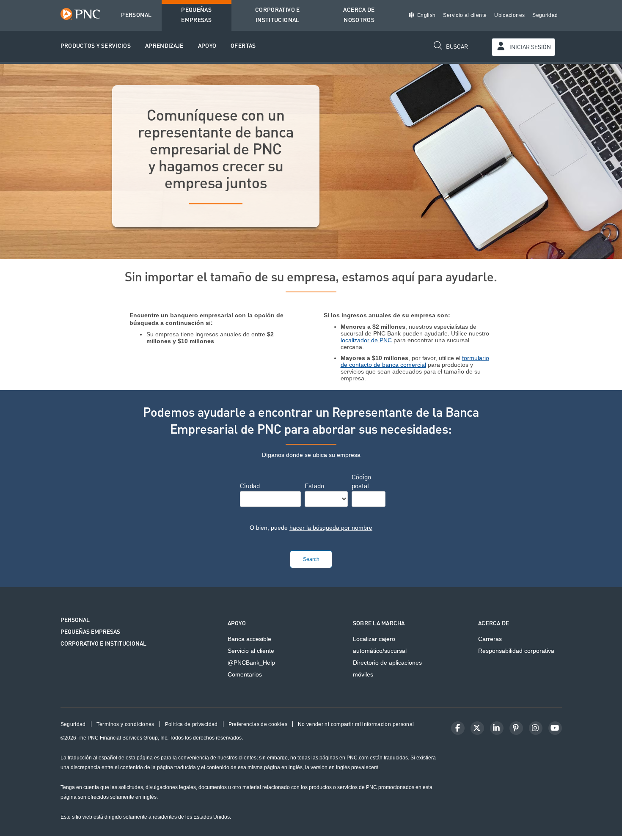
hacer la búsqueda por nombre (330, 527)
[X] (477, 728)
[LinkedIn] (497, 728)
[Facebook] (458, 728)
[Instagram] (535, 728)
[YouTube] (555, 728)
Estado (314, 487)
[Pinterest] (516, 728)
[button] (96, 46)
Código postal (361, 482)
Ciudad (250, 487)
